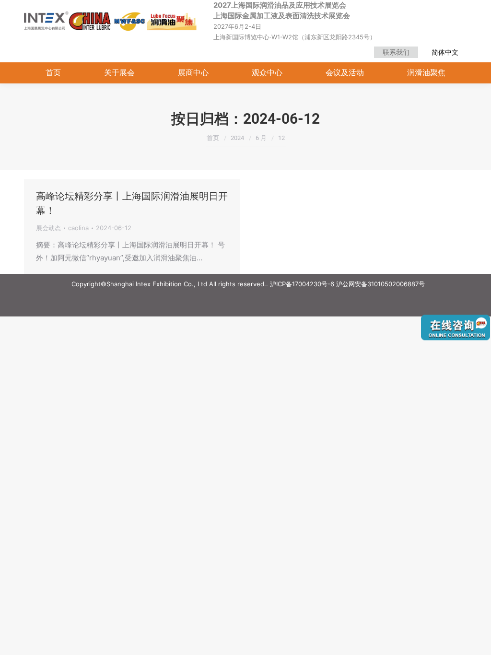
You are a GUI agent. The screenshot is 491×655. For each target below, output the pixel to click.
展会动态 (48, 228)
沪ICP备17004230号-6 (302, 284)
